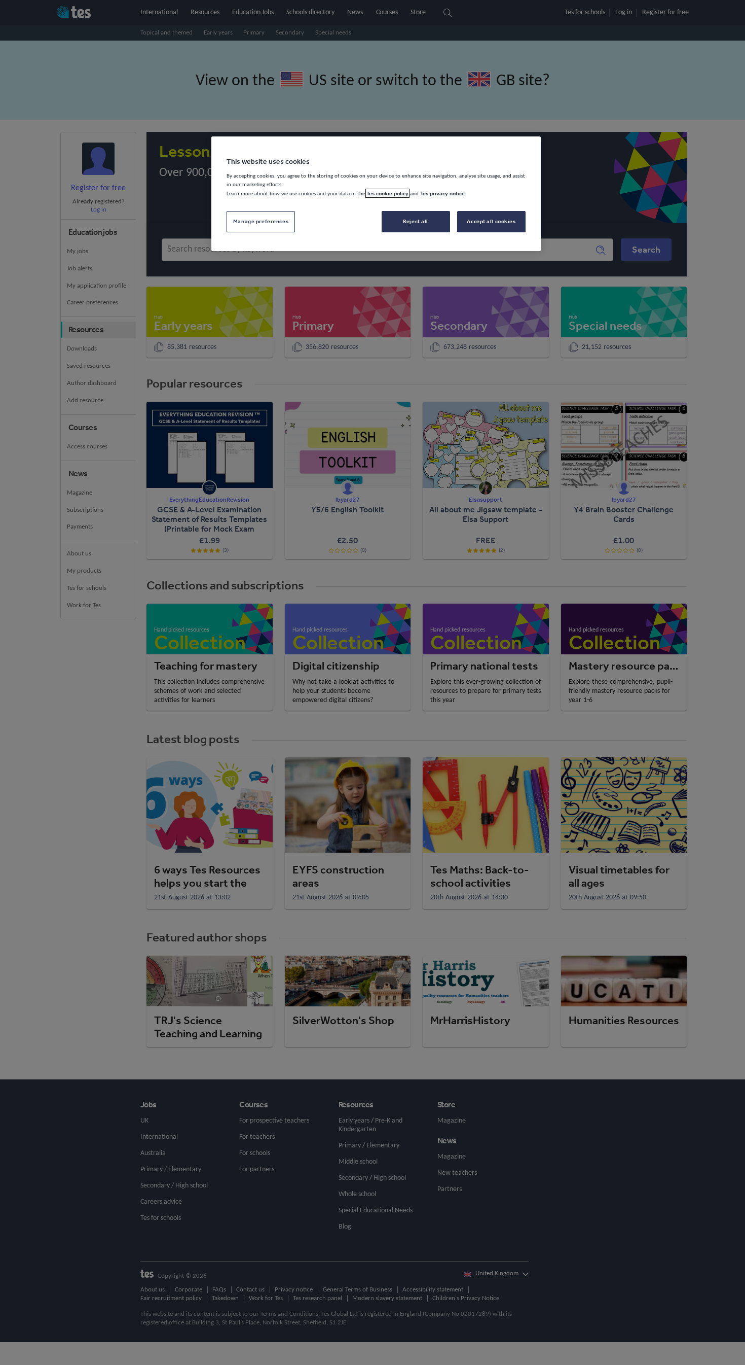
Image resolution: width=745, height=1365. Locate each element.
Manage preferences (260, 221)
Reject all (415, 221)
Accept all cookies (491, 221)
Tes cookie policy (387, 193)
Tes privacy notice (442, 193)
